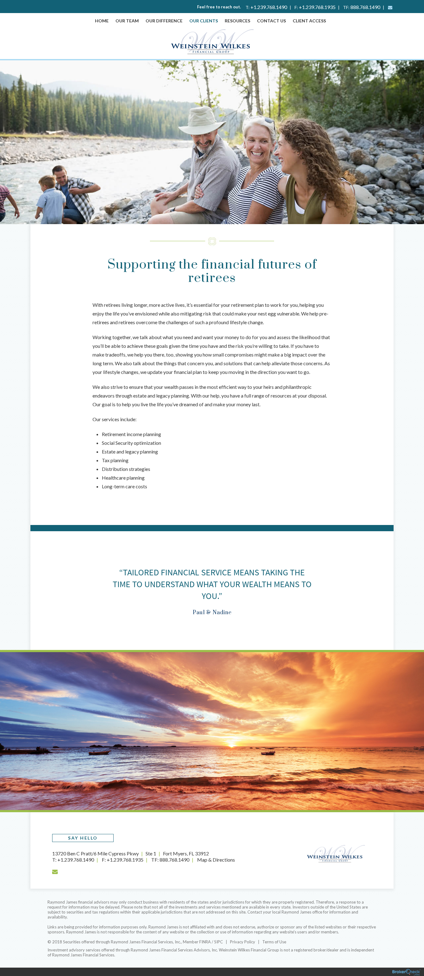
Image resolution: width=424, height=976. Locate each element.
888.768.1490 (365, 7)
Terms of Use (274, 941)
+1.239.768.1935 (317, 7)
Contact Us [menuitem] (271, 20)
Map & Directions (216, 860)
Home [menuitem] (102, 20)
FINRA (205, 941)
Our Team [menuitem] (127, 20)
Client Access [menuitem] (309, 20)
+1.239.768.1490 (268, 7)
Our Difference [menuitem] (164, 20)
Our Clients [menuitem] (203, 20)
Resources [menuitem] (237, 20)
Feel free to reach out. (219, 6)
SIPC (218, 941)
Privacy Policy (242, 941)
